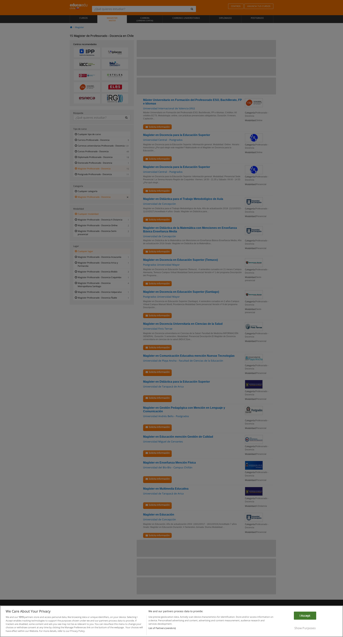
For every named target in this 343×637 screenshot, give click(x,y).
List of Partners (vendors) (162, 628)
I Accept (305, 616)
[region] (171, 621)
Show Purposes (305, 628)
